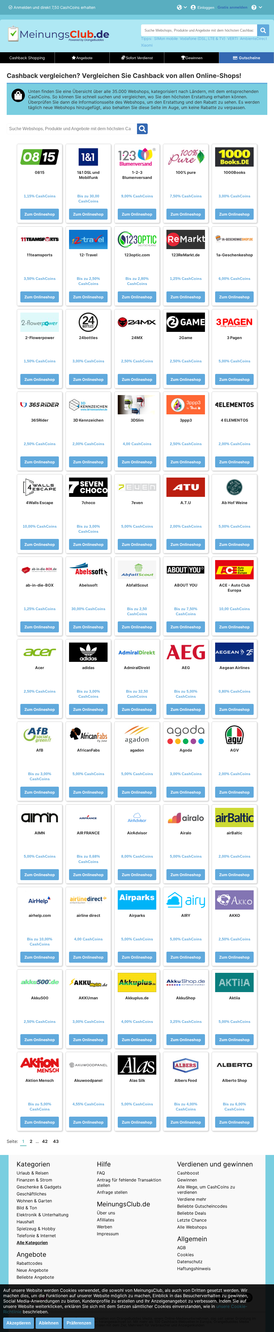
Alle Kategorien (32, 1242)
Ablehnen (49, 1323)
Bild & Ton (27, 1207)
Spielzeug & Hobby (36, 1228)
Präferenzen (79, 1323)
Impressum (108, 1233)
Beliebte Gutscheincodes (202, 1206)
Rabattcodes (29, 1263)
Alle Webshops (192, 1227)
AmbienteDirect (253, 38)
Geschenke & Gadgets (39, 1187)
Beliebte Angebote (35, 1277)
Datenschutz (190, 1261)
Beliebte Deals (191, 1213)
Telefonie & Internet (36, 1235)
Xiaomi (147, 45)
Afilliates (105, 1219)
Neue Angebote (32, 1270)
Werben (104, 1226)
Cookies (185, 1254)
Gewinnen (187, 1180)
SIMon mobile (166, 38)
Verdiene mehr (191, 1199)
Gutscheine (249, 57)
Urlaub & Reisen (32, 1173)
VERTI (232, 38)
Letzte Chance (192, 1220)
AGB (181, 1247)
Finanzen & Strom (34, 1180)
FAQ (101, 1173)
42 (45, 1141)
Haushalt (25, 1221)
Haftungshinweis (194, 1268)
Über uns (106, 1212)
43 (56, 1141)
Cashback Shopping (27, 57)
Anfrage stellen (112, 1192)
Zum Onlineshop (39, 214)
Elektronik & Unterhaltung (42, 1214)
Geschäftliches (31, 1193)
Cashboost (188, 1173)
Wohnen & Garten (34, 1200)
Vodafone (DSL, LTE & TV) (202, 38)
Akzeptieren (18, 1323)
